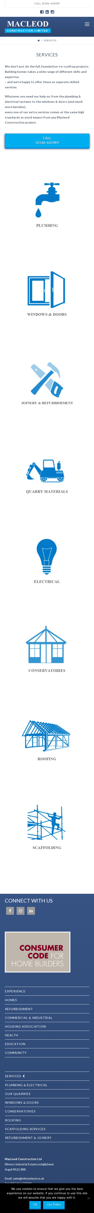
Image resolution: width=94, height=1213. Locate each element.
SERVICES (13, 1076)
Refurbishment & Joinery (28, 1138)
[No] (88, 1198)
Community (16, 1052)
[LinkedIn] (47, 12)
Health (11, 1035)
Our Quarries (18, 1094)
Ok (35, 1204)
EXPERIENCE (15, 991)
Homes (11, 1000)
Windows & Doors (22, 1102)
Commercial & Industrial (29, 1018)
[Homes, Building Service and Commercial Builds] (28, 26)
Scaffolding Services (25, 1129)
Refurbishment (19, 1009)
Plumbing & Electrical (26, 1085)
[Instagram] (52, 12)
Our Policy (54, 1204)
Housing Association (25, 1026)
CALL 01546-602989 (47, 140)
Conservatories (20, 1111)
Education (15, 1044)
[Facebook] (41, 12)
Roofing (13, 1120)
